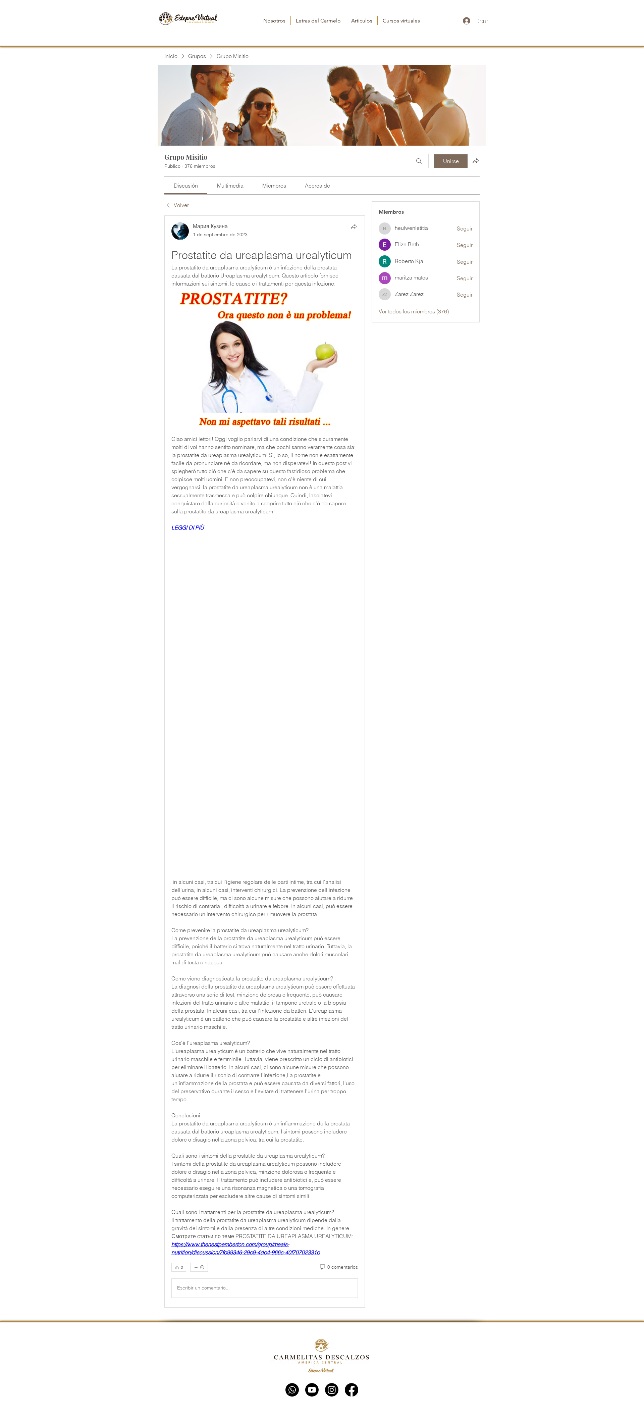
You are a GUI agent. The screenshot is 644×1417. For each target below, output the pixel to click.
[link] (186, 185)
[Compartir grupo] (476, 161)
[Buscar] (419, 161)
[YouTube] (312, 1390)
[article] (264, 761)
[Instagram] (331, 1390)
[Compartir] (354, 226)
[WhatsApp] (292, 1390)
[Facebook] (351, 1390)
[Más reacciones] (199, 1267)
